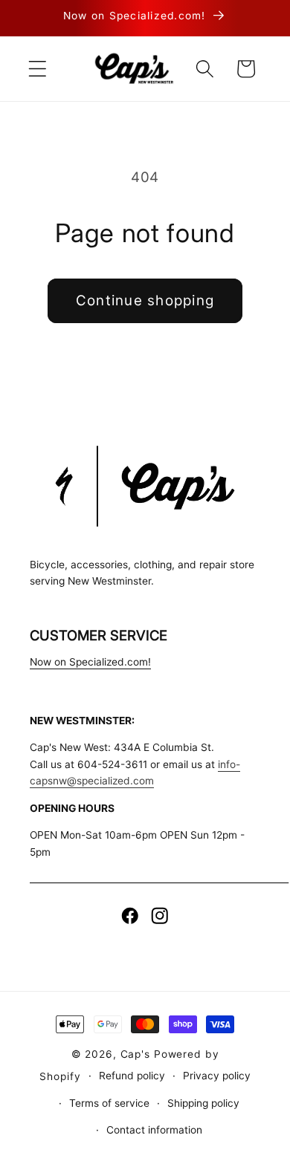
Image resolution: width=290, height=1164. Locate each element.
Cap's (135, 1054)
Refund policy (132, 1076)
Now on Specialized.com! (90, 662)
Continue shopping (145, 300)
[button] (37, 68)
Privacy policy (217, 1076)
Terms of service (109, 1103)
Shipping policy (203, 1103)
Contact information (154, 1130)
